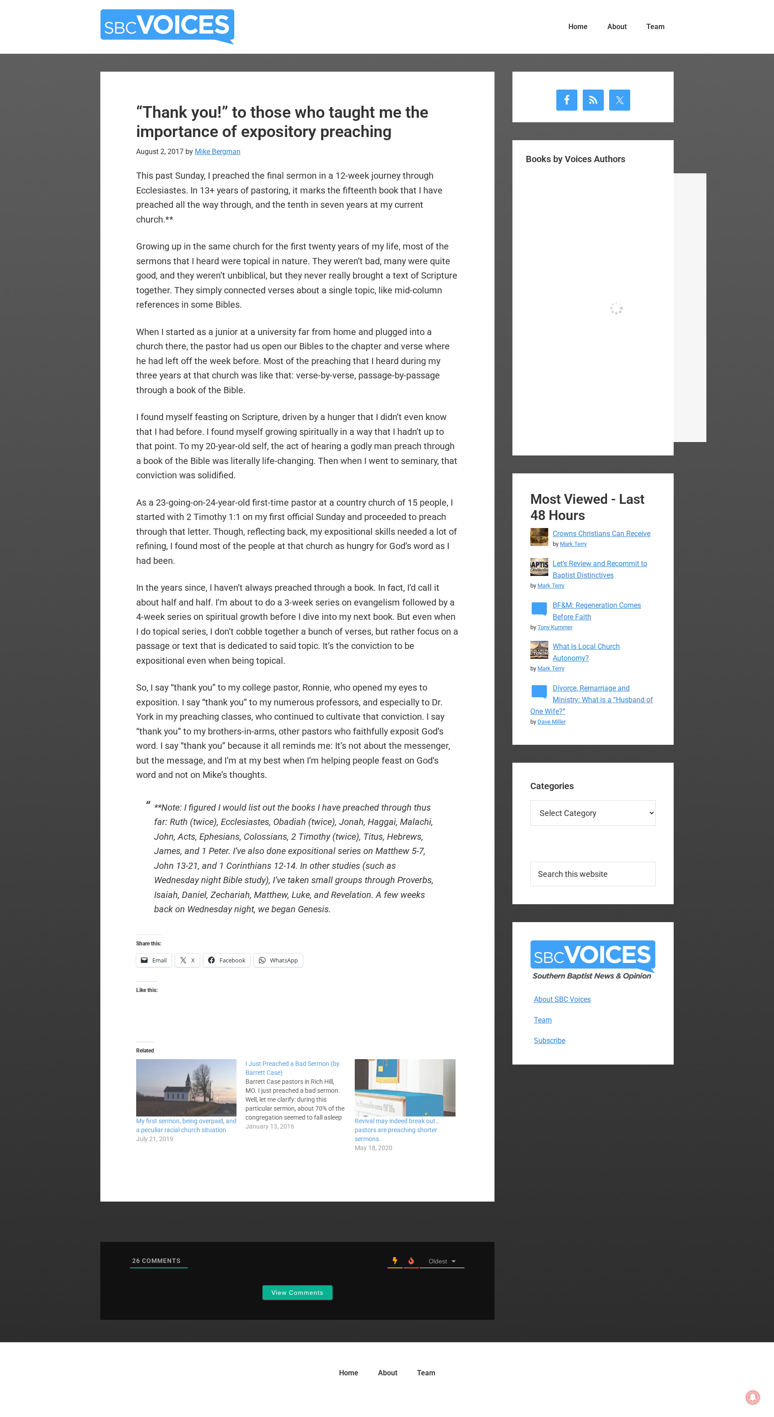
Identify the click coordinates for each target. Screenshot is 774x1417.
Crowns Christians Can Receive (601, 533)
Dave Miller (552, 721)
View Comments (297, 1292)
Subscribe (549, 1040)
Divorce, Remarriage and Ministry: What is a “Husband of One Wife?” (591, 700)
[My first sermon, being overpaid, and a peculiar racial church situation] (186, 1087)
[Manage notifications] (753, 1397)
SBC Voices (167, 27)
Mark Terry (573, 544)
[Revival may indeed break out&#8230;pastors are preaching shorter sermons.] (405, 1087)
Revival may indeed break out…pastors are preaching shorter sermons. (397, 1129)
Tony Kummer (555, 627)
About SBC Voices (562, 999)
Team (543, 1020)
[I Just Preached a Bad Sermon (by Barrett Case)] (300, 1095)
